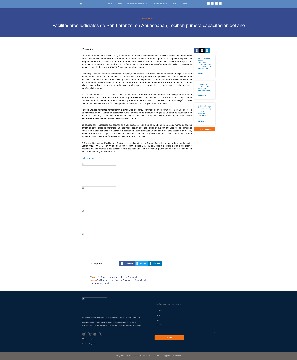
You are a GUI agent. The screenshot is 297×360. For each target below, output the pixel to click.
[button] (196, 50)
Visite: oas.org (88, 339)
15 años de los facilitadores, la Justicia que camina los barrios (204, 87)
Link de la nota (88, 158)
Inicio (110, 4)
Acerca (119, 4)
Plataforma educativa (159, 4)
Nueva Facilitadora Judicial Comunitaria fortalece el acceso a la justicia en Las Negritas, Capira (204, 63)
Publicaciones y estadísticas (136, 4)
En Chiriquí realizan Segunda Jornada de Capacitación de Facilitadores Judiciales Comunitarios (205, 111)
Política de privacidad (91, 344)
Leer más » (202, 74)
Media (174, 4)
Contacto (184, 4)
